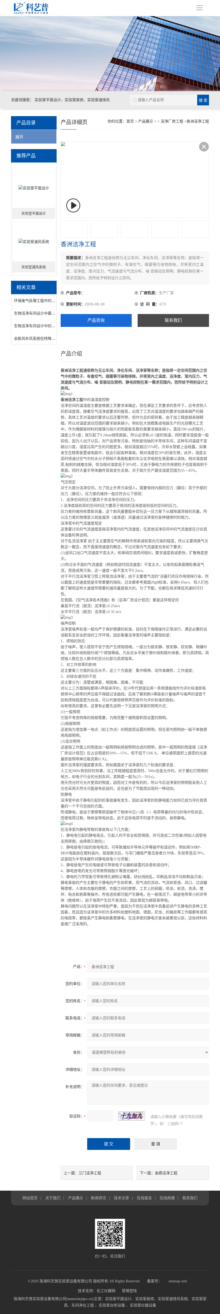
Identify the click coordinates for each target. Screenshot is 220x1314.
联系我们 (173, 320)
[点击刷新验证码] (131, 1116)
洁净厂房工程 (172, 121)
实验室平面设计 (33, 213)
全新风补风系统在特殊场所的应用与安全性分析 (53, 338)
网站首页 (30, 1198)
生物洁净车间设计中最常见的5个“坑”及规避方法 (54, 313)
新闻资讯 (98, 1198)
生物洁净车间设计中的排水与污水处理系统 (49, 326)
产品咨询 (96, 320)
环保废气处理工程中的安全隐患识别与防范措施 (53, 300)
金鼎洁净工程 (166, 1173)
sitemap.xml (177, 1281)
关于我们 (52, 1198)
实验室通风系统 (33, 267)
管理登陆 (129, 1291)
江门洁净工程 (90, 1173)
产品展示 (145, 121)
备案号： (154, 1281)
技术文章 (121, 1198)
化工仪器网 (106, 1291)
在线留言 (144, 1198)
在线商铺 (167, 1198)
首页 (130, 121)
